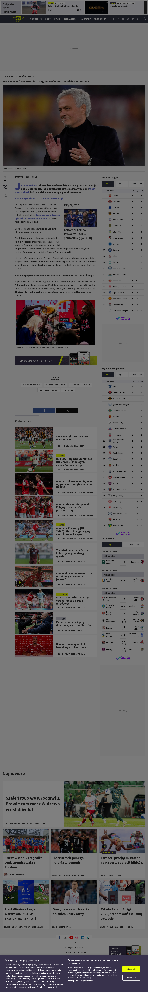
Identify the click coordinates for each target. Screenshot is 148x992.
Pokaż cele (131, 977)
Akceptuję (131, 969)
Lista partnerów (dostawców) (81, 981)
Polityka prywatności (48, 987)
